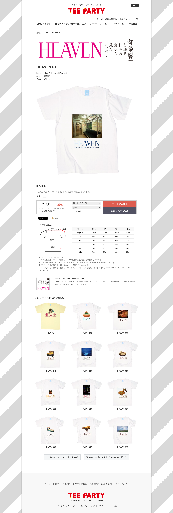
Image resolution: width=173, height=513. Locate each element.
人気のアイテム (43, 23)
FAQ (137, 19)
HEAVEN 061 (50, 409)
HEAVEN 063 (122, 447)
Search (134, 5)
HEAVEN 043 (86, 409)
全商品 (38, 33)
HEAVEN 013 (50, 371)
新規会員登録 (111, 19)
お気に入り (122, 19)
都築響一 (48, 76)
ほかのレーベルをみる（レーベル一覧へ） (106, 457)
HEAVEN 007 (86, 333)
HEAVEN (50, 333)
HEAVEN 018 (86, 447)
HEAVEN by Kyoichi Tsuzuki (55, 73)
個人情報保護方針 (80, 484)
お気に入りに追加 (119, 210)
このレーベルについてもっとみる (62, 457)
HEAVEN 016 (122, 409)
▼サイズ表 (76, 211)
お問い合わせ (121, 484)
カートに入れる (119, 204)
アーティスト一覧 (98, 23)
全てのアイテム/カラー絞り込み (70, 23)
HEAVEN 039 (86, 371)
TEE (46, 33)
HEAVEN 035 (122, 333)
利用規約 (66, 484)
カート (131, 19)
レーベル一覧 (118, 23)
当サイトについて (52, 484)
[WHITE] (44, 196)
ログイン (100, 19)
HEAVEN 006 (50, 447)
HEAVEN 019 (122, 371)
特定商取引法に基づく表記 (101, 484)
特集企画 (133, 23)
